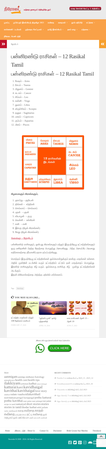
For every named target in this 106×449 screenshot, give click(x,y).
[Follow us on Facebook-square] (70, 442)
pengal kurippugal (25, 397)
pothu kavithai (13, 400)
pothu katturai (43, 397)
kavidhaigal (33, 387)
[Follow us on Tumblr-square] (100, 442)
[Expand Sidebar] (3, 44)
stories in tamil (12, 407)
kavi (20, 387)
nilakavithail (32, 394)
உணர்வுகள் (13, 411)
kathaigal (44, 384)
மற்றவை (84, 29)
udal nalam (42, 407)
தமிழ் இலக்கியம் (55, 29)
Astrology (20, 288)
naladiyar (7, 395)
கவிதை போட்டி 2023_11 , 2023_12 (80, 378)
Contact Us (44, 431)
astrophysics (9, 380)
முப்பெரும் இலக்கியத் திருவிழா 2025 (28, 23)
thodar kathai (29, 407)
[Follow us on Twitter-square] (75, 442)
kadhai (32, 383)
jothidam (24, 384)
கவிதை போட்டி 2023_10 (84, 384)
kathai (39, 384)
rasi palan (47, 401)
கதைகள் (62, 23)
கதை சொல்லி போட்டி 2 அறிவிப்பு (85, 9)
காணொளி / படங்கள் (12, 29)
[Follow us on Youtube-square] (95, 442)
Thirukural (97, 431)
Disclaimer (57, 431)
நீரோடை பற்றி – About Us (25, 431)
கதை (21, 410)
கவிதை (51, 23)
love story (41, 390)
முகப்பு (6, 23)
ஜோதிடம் (14, 44)
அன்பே (6, 411)
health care (21, 379)
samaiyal (21, 404)
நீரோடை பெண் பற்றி (12, 36)
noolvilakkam (10, 398)
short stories (33, 404)
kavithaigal (26, 391)
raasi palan (27, 401)
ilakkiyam (12, 383)
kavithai (10, 390)
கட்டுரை (89, 23)
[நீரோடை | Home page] (12, 10)
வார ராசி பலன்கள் (40, 418)
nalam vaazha (17, 394)
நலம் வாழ (71, 29)
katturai (10, 387)
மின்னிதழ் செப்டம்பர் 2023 (77, 390)
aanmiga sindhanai (26, 377)
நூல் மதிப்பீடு (76, 23)
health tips (34, 379)
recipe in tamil (9, 404)
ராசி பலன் (29, 418)
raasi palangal (37, 401)
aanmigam (10, 376)
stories (45, 404)
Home (7, 431)
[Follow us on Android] (90, 442)
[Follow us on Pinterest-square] (80, 442)
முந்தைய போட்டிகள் (33, 29)
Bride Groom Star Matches (77, 431)
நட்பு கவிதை (35, 414)
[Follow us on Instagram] (85, 442)
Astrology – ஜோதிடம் (22, 238)
